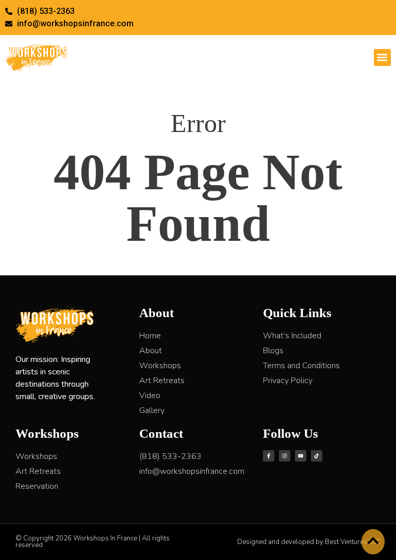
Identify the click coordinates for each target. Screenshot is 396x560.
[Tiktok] (316, 456)
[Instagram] (284, 456)
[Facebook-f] (268, 456)
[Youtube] (300, 456)
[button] (382, 57)
